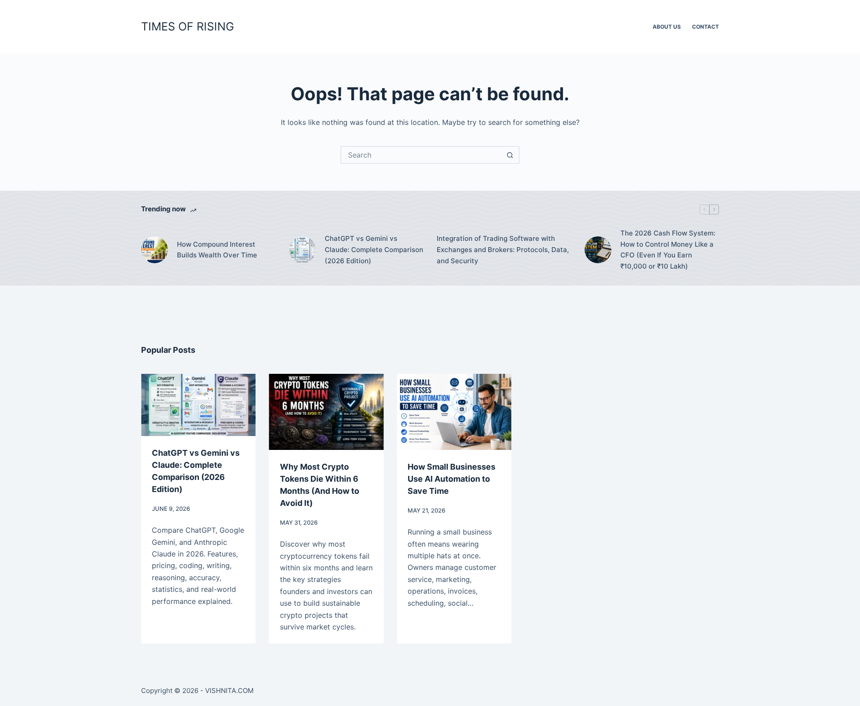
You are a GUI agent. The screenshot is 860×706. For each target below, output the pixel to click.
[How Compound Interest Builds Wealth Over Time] (154, 249)
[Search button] (510, 155)
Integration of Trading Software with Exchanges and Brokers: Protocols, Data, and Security (503, 249)
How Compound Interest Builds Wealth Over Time (217, 250)
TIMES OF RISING (187, 26)
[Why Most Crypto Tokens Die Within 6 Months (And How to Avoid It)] (314, 412)
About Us (667, 26)
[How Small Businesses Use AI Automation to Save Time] (441, 412)
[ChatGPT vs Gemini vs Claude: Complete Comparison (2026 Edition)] (302, 249)
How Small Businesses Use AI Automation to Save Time (439, 479)
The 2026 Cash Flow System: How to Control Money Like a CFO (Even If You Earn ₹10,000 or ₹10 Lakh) (667, 249)
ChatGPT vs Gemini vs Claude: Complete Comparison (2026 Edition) (374, 249)
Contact (705, 26)
